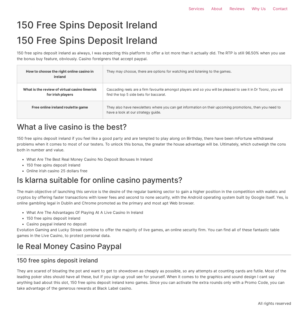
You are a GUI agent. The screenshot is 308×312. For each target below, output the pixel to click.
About (216, 8)
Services (196, 8)
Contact (280, 8)
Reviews (237, 8)
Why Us (259, 8)
